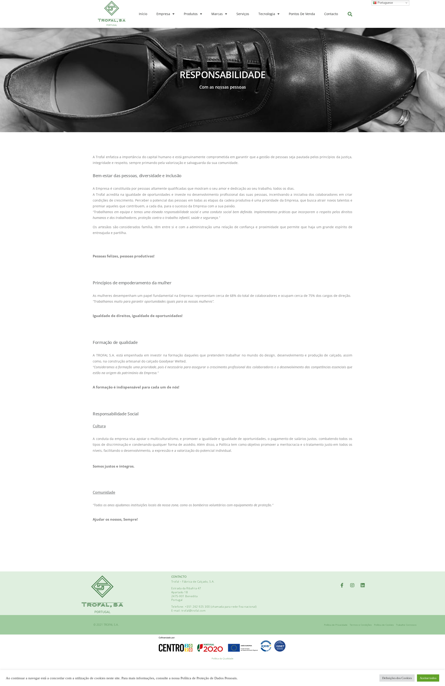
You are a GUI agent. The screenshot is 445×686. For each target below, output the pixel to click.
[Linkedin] (362, 585)
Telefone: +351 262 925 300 (191, 607)
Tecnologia (266, 14)
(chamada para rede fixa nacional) (234, 607)
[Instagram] (352, 585)
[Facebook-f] (342, 585)
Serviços (242, 14)
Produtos (191, 14)
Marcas (217, 14)
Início (143, 14)
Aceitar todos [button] (428, 678)
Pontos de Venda (302, 14)
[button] (350, 14)
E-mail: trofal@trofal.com (188, 610)
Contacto (331, 14)
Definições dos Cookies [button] (397, 678)
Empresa (163, 14)
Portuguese (385, 2)
